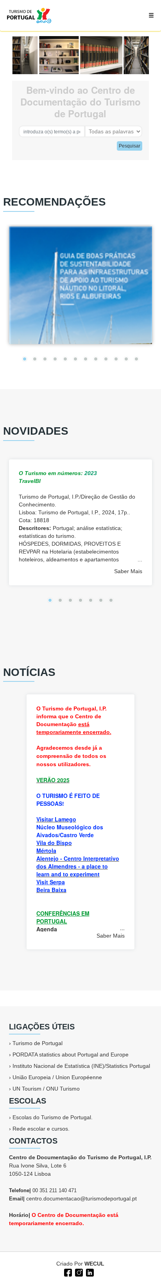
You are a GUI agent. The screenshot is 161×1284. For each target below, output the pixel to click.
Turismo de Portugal (38, 1043)
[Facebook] (67, 1272)
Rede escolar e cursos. (41, 1129)
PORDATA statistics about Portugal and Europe (71, 1054)
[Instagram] (78, 1272)
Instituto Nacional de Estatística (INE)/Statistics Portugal (81, 1066)
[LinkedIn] (89, 1272)
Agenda (46, 929)
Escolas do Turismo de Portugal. (53, 1117)
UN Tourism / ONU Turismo (46, 1088)
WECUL (94, 1263)
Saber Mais (128, 571)
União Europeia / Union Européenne (57, 1077)
